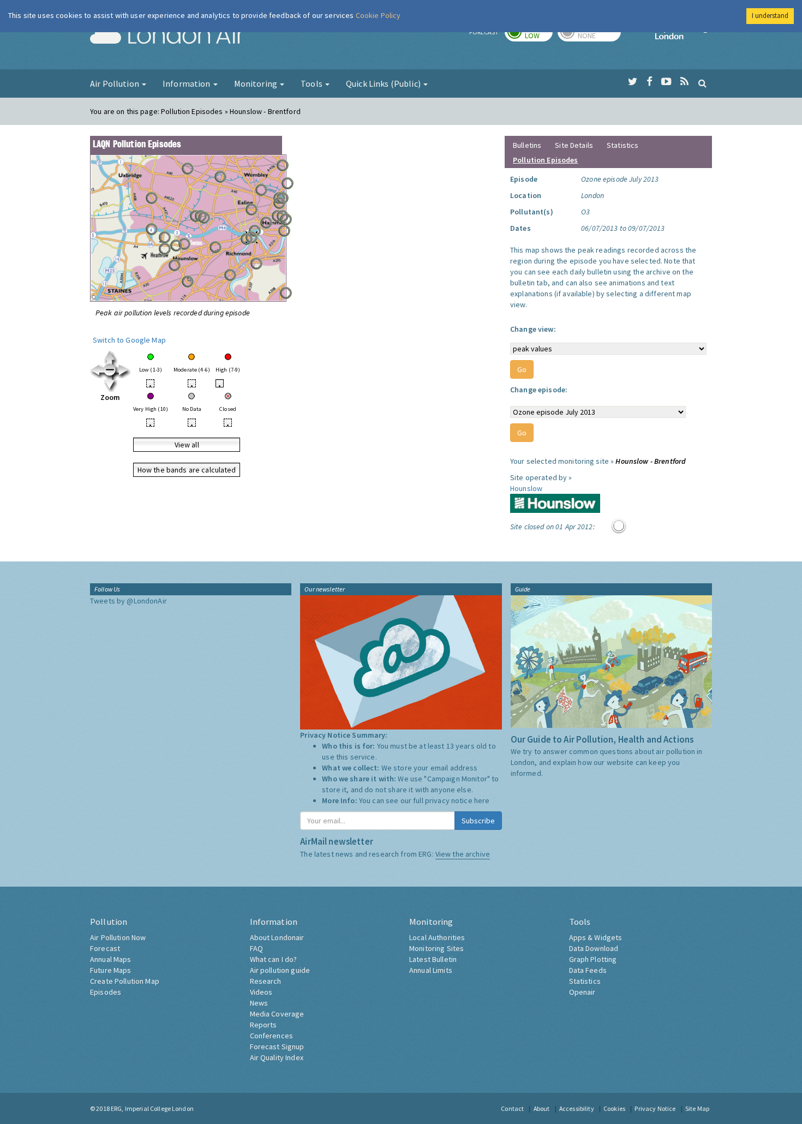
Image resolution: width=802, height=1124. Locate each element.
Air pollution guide (280, 970)
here (482, 800)
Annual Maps (110, 959)
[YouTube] (666, 82)
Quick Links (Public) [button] (384, 83)
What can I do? (273, 959)
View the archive (462, 854)
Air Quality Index (276, 1057)
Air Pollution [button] (115, 83)
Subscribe (478, 821)
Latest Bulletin (433, 959)
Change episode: (538, 389)
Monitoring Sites (436, 948)
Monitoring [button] (256, 83)
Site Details (574, 145)
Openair (582, 992)
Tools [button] (312, 83)
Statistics (622, 145)
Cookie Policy (378, 15)
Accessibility (576, 1108)
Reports (263, 1025)
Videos (261, 992)
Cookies (614, 1108)
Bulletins (527, 145)
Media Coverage (277, 1014)
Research (266, 981)
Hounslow (526, 488)
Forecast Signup (277, 1046)
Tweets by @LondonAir (128, 601)
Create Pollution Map (124, 981)
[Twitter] (633, 82)
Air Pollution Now (118, 937)
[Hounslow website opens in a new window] (555, 502)
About (542, 1108)
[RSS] (684, 82)
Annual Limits (430, 970)
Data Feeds (588, 970)
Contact (512, 1108)
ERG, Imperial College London (152, 1108)
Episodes (105, 992)
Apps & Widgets (596, 937)
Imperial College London (683, 36)
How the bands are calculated (186, 470)
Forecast (105, 948)
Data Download (594, 948)
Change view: (533, 329)
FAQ (256, 948)
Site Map (697, 1108)
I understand (770, 15)
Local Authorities (437, 937)
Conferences (272, 1036)
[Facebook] (649, 82)
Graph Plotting (593, 959)
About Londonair (277, 937)
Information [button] (187, 83)
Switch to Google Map (129, 340)
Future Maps (110, 970)
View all (187, 445)
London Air (167, 36)
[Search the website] (702, 83)
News (259, 1003)
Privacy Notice (655, 1108)
